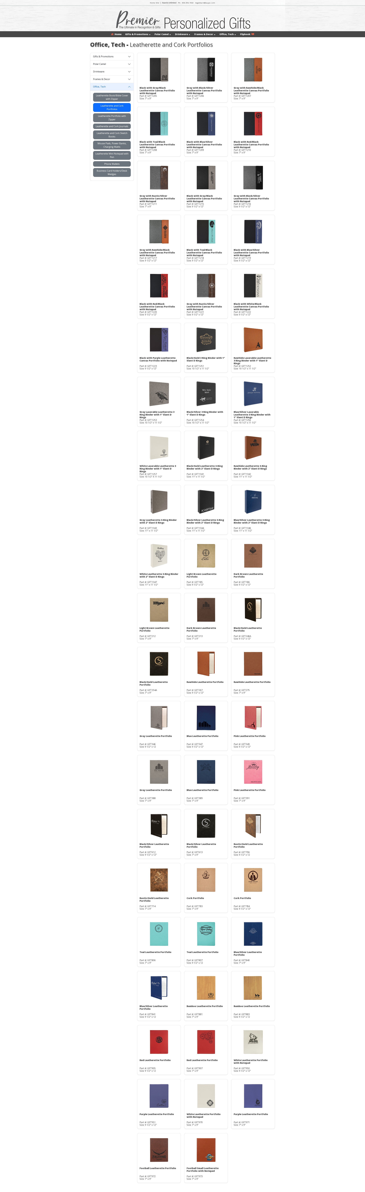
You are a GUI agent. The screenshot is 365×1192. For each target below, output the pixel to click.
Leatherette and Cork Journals (112, 126)
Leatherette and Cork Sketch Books (112, 135)
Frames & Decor (203, 34)
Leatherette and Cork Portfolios (112, 107)
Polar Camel (162, 34)
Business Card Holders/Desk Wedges (112, 172)
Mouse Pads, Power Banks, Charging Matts (112, 145)
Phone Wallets (112, 163)
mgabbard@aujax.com (205, 3)
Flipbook (246, 34)
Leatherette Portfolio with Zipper (112, 117)
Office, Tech (226, 34)
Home (117, 34)
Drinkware (181, 34)
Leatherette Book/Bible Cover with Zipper (112, 97)
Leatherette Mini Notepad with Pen (111, 155)
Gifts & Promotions (136, 34)
